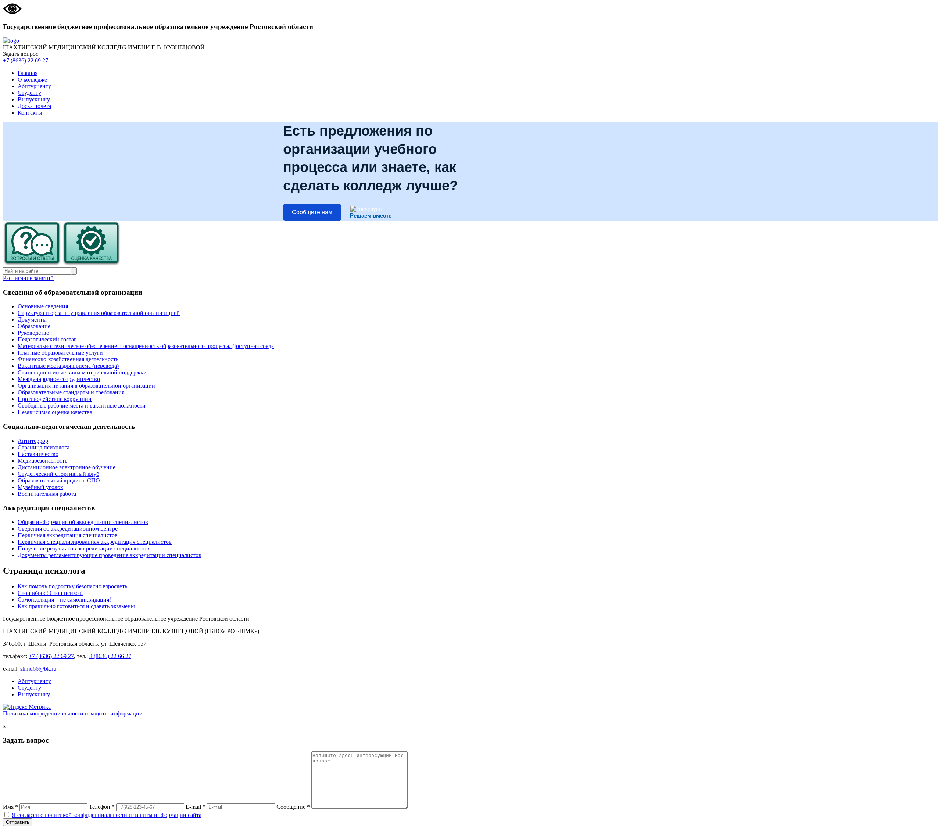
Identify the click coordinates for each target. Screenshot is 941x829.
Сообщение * (293, 807)
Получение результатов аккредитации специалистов (83, 548)
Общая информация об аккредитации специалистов (83, 522)
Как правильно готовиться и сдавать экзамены (76, 606)
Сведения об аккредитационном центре (68, 528)
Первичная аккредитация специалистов (68, 535)
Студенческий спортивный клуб (58, 474)
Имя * (10, 807)
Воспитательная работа (47, 494)
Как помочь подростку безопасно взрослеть (72, 586)
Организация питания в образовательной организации (86, 386)
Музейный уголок (40, 487)
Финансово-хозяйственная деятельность (68, 359)
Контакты (30, 113)
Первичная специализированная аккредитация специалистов (95, 542)
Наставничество (38, 454)
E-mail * (195, 807)
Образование (34, 326)
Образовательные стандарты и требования (71, 392)
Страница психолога (43, 447)
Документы (32, 319)
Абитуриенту (34, 86)
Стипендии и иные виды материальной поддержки (82, 372)
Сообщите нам (312, 212)
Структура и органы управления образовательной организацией (99, 313)
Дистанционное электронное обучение (66, 467)
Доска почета (34, 106)
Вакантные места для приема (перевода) (68, 366)
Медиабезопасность (42, 460)
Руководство (33, 333)
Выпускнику (34, 99)
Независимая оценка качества (55, 412)
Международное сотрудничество (59, 379)
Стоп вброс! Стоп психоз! (50, 593)
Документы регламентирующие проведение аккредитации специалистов (109, 555)
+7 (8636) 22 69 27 (25, 60)
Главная (27, 73)
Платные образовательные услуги (60, 352)
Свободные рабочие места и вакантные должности (82, 405)
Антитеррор (33, 441)
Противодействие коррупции (55, 399)
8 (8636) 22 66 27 (110, 656)
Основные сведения (43, 306)
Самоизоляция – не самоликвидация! (64, 599)
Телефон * (102, 807)
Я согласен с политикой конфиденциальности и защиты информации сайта (106, 815)
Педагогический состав (47, 339)
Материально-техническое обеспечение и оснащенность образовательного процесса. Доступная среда (146, 346)
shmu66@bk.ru (38, 668)
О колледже (32, 79)
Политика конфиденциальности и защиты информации (73, 713)
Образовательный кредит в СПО (59, 480)
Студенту (29, 93)
